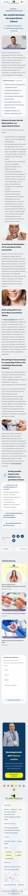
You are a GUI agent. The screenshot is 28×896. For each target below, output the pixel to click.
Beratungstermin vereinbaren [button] (14, 775)
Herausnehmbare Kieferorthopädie (12, 830)
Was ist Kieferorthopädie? (10, 812)
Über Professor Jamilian (9, 841)
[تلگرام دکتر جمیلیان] (19, 785)
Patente (6, 844)
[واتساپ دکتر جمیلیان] (16, 785)
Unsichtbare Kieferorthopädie (11, 833)
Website (6, 680)
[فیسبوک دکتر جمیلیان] (8, 785)
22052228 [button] (18, 852)
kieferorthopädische (10, 320)
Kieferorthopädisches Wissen (14, 26)
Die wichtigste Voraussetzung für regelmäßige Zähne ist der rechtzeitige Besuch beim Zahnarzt (14, 105)
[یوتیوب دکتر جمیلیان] (12, 785)
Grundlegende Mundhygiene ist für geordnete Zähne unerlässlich (13, 92)
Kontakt (6, 819)
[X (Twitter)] (13, 536)
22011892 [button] (18, 855)
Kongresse (19, 841)
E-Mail (6, 675)
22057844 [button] (9, 852)
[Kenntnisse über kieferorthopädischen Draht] (14, 629)
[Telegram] (22, 536)
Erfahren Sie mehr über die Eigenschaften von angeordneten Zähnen (14, 86)
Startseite (6, 809)
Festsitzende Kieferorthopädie (11, 828)
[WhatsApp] (13, 540)
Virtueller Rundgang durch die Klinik (12, 817)
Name (6, 670)
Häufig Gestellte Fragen (9, 814)
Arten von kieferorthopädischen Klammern (14, 614)
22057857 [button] (9, 855)
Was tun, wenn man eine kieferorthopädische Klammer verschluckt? (14, 585)
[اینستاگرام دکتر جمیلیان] (4, 785)
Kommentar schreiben (10, 685)
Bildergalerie (14, 809)
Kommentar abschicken (14, 700)
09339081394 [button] (9, 859)
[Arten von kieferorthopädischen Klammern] (14, 602)
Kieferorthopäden (16, 464)
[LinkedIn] (18, 536)
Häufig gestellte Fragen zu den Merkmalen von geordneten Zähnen (13, 112)
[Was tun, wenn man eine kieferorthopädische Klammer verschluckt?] (14, 573)
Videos (20, 809)
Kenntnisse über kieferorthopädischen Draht (12, 642)
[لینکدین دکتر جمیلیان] (14, 789)
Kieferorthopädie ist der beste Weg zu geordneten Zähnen (13, 98)
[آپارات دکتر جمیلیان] (23, 785)
